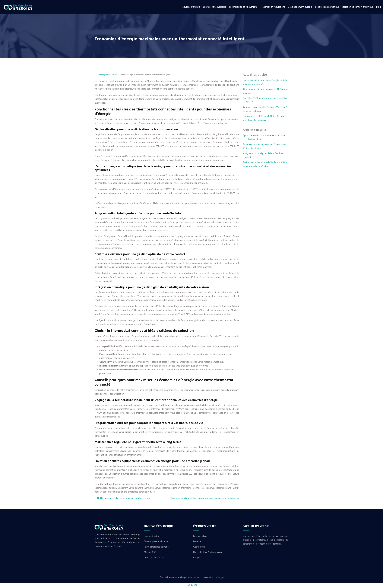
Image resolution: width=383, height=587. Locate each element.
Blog (378, 7)
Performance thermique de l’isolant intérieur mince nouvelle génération (265, 164)
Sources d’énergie (191, 7)
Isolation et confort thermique (357, 7)
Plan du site (191, 585)
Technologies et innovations (243, 7)
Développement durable (300, 7)
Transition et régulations (272, 7)
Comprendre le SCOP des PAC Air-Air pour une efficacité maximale (264, 118)
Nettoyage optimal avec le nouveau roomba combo (123, 498)
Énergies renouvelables (214, 7)
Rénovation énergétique (327, 7)
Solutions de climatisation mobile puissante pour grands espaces (203, 498)
